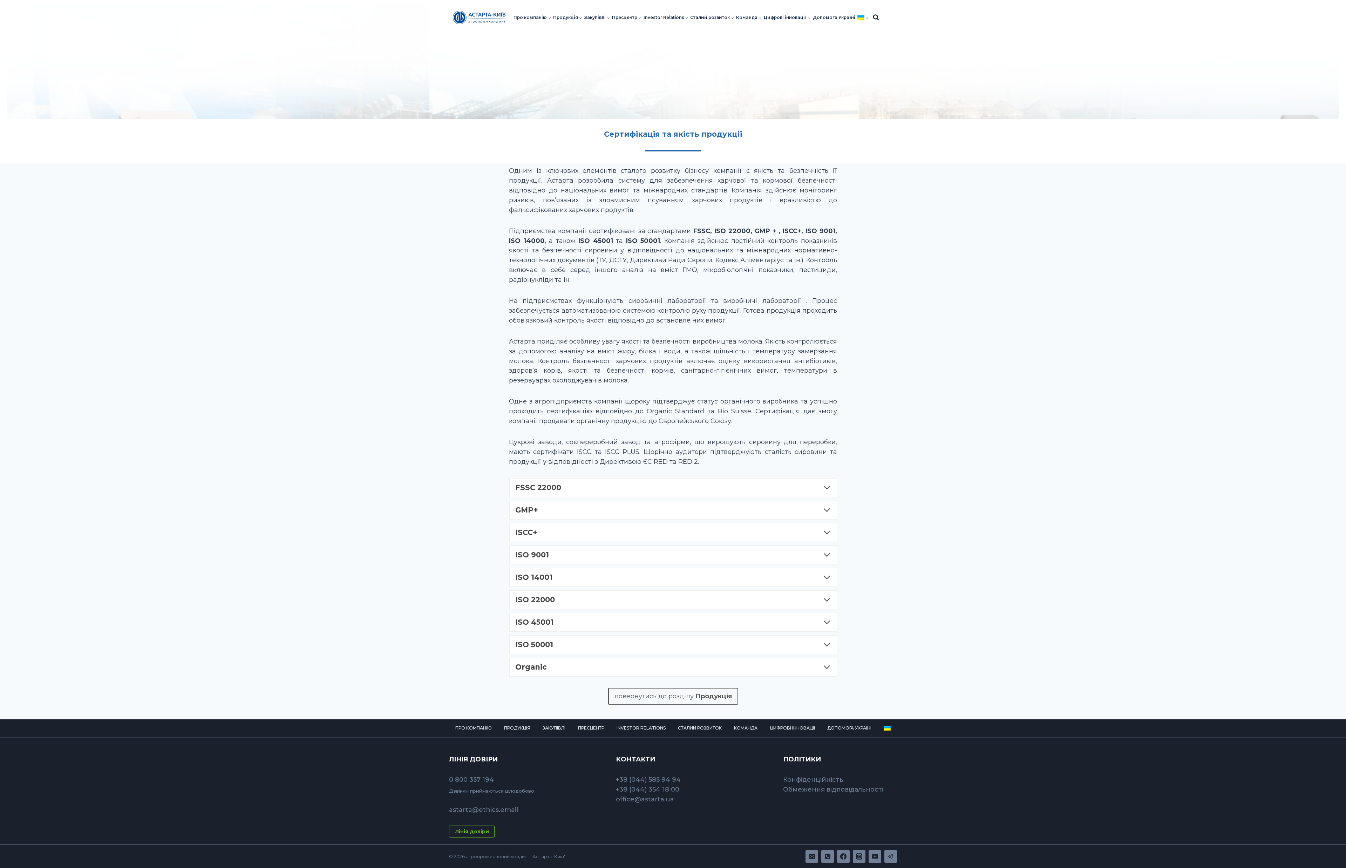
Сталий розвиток (700, 728)
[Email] (811, 856)
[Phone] (827, 856)
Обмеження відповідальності (833, 789)
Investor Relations (641, 728)
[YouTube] (875, 856)
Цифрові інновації (792, 728)
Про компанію (473, 728)
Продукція (517, 728)
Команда (745, 728)
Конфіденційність (813, 780)
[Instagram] (859, 856)
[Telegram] (890, 856)
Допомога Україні (834, 17)
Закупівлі (554, 728)
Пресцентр (591, 728)
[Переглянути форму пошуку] (876, 17)
